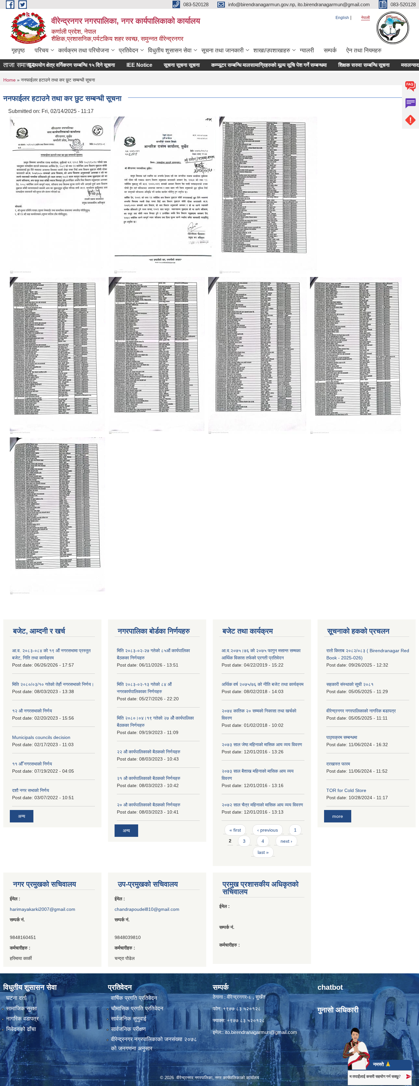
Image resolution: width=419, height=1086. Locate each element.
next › (286, 841)
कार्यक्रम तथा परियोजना (83, 50)
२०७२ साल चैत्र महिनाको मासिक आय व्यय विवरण (262, 804)
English (342, 17)
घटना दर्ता (16, 998)
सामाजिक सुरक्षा (21, 1008)
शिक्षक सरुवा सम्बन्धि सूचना (345, 65)
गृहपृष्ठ (18, 50)
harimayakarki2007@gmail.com (42, 909)
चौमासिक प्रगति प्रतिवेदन (137, 1008)
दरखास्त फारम (338, 763)
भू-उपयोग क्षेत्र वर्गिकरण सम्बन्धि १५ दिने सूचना (52, 65)
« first (235, 830)
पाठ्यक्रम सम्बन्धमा (341, 737)
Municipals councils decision (41, 737)
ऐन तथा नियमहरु (363, 50)
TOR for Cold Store (346, 790)
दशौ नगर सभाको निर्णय (30, 790)
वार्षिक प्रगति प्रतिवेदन (134, 998)
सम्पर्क (330, 50)
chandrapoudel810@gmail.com (147, 909)
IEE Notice (120, 65)
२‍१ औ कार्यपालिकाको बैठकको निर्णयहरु (148, 778)
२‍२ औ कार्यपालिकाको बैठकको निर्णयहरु (148, 751)
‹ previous (267, 830)
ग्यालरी (307, 50)
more (337, 816)
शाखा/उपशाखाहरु (271, 50)
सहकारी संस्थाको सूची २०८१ (349, 684)
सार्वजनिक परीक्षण (128, 1029)
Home (9, 80)
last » (263, 852)
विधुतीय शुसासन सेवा (169, 50)
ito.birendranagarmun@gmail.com (261, 1032)
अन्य (21, 816)
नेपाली (365, 17)
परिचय (41, 50)
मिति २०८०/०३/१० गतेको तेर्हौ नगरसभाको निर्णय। (53, 684)
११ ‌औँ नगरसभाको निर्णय (32, 763)
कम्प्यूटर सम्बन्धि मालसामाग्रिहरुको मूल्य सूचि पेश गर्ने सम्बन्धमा (250, 65)
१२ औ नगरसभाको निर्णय (32, 710)
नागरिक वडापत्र (22, 1019)
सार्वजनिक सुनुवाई (128, 1019)
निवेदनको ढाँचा (21, 1029)
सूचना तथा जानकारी (222, 50)
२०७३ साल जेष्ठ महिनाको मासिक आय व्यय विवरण (262, 744)
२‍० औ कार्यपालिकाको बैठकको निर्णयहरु (148, 804)
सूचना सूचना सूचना (163, 65)
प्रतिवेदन (128, 50)
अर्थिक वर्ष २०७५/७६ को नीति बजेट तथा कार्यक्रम (262, 684)
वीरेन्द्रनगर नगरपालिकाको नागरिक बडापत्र (361, 710)
